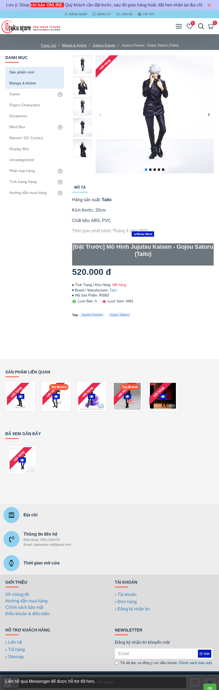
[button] (100, 114)
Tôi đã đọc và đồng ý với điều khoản (166, 663)
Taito (113, 290)
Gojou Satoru (119, 315)
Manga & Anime (74, 45)
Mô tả (79, 187)
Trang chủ (48, 46)
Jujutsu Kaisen (103, 45)
